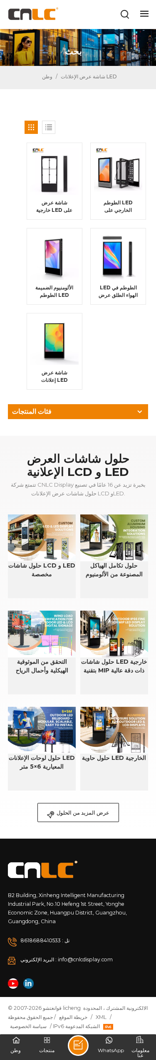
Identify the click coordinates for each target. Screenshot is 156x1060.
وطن (46, 76)
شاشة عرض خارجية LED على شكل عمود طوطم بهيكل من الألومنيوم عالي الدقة (54, 206)
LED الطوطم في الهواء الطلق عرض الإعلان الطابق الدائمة (118, 291)
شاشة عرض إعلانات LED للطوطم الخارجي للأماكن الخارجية (54, 376)
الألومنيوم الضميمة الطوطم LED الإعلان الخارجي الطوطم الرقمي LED (54, 291)
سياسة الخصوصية (28, 1026)
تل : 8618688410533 (44, 940)
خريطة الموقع (73, 1017)
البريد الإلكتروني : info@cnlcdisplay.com (66, 959)
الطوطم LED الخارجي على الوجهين (118, 206)
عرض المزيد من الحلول (83, 812)
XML (101, 1017)
